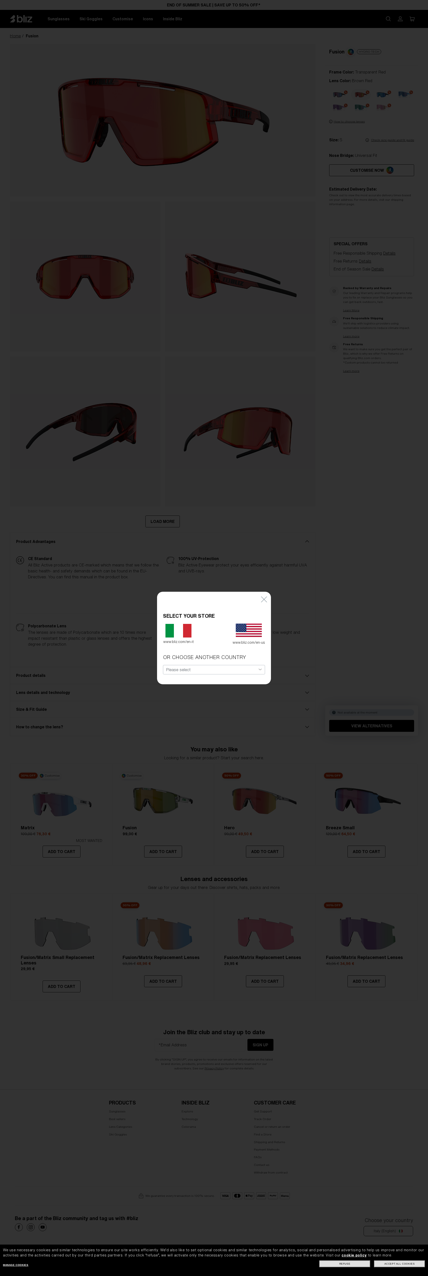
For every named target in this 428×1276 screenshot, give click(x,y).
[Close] (264, 599)
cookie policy (354, 1255)
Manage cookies (15, 1265)
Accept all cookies (399, 1263)
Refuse (344, 1263)
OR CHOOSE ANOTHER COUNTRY (204, 657)
